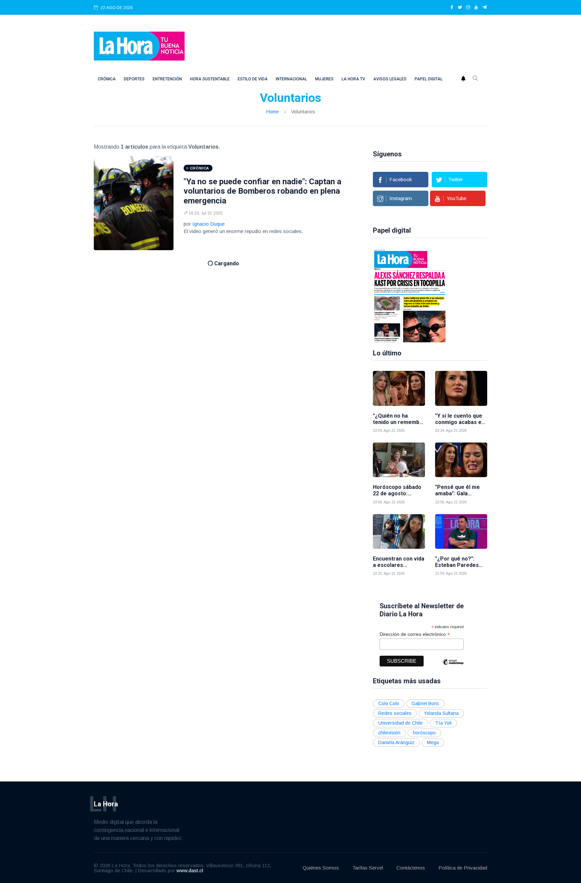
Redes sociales (395, 713)
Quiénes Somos (321, 868)
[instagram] (468, 7)
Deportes (134, 79)
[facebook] (452, 7)
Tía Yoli (443, 723)
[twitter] (460, 7)
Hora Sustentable (210, 79)
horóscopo (424, 732)
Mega (433, 742)
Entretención (167, 79)
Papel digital (428, 79)
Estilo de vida (253, 79)
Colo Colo (388, 703)
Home (272, 111)
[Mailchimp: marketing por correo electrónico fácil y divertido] (452, 667)
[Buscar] (475, 79)
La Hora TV (353, 79)
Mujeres (324, 79)
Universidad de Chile (400, 723)
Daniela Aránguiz (396, 742)
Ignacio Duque (208, 224)
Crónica (107, 79)
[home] (139, 45)
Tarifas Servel (367, 868)
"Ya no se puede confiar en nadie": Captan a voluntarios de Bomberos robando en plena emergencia (262, 191)
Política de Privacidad (462, 868)
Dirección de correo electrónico (415, 634)
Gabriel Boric (425, 703)
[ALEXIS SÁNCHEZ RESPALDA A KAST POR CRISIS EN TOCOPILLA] (410, 295)
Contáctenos (410, 868)
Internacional (291, 79)
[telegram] (484, 7)
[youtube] (476, 7)
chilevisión (389, 732)
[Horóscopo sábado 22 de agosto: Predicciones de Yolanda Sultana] (399, 460)
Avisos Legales (389, 79)
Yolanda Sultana (441, 713)
